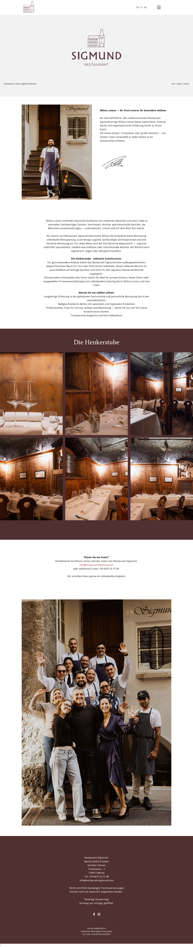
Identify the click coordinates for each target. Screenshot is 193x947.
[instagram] (99, 914)
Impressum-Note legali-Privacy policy (96, 931)
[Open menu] (159, 7)
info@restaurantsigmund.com (97, 880)
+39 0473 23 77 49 (99, 876)
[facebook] (94, 914)
